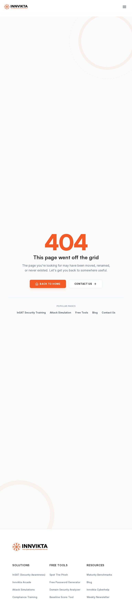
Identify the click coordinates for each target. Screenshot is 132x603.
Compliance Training (24, 597)
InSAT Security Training (31, 312)
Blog (95, 312)
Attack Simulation (60, 312)
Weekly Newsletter (98, 597)
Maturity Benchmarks (99, 574)
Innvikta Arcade (21, 582)
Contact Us (108, 312)
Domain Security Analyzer (65, 589)
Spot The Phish (59, 574)
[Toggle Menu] (124, 6)
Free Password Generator (65, 582)
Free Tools (81, 312)
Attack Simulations (23, 589)
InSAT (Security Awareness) (28, 574)
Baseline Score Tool (62, 597)
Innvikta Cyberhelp (98, 589)
